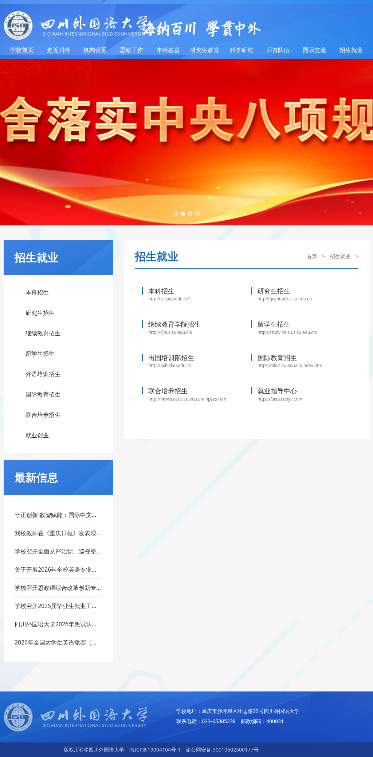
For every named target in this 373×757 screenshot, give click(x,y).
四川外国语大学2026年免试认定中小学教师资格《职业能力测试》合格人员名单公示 (58, 624)
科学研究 (241, 50)
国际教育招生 (42, 394)
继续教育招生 (42, 333)
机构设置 (95, 50)
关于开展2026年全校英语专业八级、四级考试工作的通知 (58, 569)
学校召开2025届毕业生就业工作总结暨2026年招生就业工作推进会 (58, 606)
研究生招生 (40, 313)
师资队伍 (278, 50)
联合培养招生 (42, 415)
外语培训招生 (42, 374)
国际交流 (314, 50)
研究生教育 (204, 50)
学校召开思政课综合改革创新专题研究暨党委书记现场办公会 (58, 588)
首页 (312, 256)
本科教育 (168, 50)
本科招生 (37, 292)
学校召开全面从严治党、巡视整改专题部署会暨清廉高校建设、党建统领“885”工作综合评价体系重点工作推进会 (58, 551)
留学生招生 (40, 354)
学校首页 (22, 50)
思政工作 (131, 50)
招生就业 (351, 50)
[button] (175, 214)
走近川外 (58, 50)
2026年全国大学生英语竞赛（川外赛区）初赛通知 (58, 642)
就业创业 (37, 435)
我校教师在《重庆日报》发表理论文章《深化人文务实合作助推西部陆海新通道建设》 (58, 533)
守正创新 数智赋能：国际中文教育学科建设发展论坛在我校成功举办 (58, 515)
